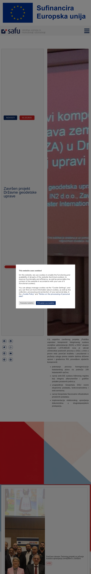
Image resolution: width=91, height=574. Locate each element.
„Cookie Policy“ (28, 294)
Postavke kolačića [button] (26, 303)
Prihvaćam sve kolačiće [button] (45, 303)
